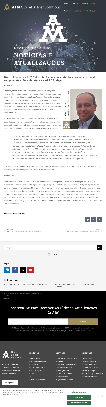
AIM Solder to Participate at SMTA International (25, 284)
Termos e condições (90, 367)
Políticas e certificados (90, 376)
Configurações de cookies (79, 392)
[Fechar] (102, 397)
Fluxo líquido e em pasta (38, 361)
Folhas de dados (62, 376)
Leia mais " (7, 287)
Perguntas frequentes (64, 380)
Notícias (85, 3)
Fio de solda (33, 364)
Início (66, 3)
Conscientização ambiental (92, 373)
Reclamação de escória (64, 370)
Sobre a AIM (9, 175)
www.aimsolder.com (46, 169)
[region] (53, 397)
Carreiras (68, 11)
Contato (78, 11)
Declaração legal (88, 370)
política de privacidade (84, 328)
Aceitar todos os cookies (79, 403)
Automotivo (33, 373)
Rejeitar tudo (79, 397)
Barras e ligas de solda (37, 367)
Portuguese (9, 382)
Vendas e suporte (89, 361)
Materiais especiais (36, 370)
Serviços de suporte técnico (66, 364)
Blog (93, 3)
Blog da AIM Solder (89, 364)
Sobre (74, 3)
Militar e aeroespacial (37, 380)
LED (30, 376)
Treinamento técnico (64, 367)
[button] (87, 219)
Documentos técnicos (64, 373)
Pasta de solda (34, 358)
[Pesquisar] (99, 247)
